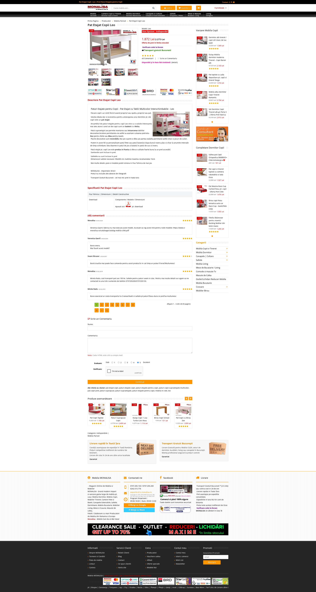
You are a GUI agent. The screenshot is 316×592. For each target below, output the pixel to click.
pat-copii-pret (93, 390)
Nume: (90, 324)
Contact (121, 560)
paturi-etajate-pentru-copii (147, 388)
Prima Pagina (93, 21)
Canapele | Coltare (205, 256)
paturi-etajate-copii (127, 388)
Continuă (140, 382)
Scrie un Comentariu (168, 58)
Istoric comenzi (182, 556)
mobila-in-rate (161, 390)
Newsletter (180, 564)
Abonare (212, 562)
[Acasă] (98, 9)
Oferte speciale (153, 564)
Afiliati (149, 560)
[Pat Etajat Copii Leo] (113, 47)
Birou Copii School (161, 418)
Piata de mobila (95, 560)
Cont (168, 8)
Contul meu (181, 553)
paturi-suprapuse (107, 390)
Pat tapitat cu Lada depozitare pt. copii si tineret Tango (218, 77)
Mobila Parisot (120, 21)
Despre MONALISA (97, 553)
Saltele (199, 260)
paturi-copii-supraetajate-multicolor (174, 388)
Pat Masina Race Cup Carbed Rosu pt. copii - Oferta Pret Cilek (218, 189)
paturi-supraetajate (123, 390)
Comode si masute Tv (206, 271)
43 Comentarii (147, 58)
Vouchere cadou (153, 556)
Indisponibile (102, 433)
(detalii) (174, 62)
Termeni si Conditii (97, 556)
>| (107, 310)
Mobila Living (202, 263)
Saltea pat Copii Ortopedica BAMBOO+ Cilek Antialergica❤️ (218, 157)
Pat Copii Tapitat (96, 418)
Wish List (179, 560)
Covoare (200, 286)
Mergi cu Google (138, 505)
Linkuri (92, 564)
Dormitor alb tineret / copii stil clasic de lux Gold (217, 40)
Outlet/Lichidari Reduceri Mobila (211, 279)
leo (169, 390)
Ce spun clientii (124, 564)
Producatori (152, 553)
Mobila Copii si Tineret (206, 248)
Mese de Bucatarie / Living (208, 267)
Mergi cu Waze (137, 509)
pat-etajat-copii (112, 388)
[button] (190, 398)
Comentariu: (93, 335)
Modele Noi (152, 567)
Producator (106, 21)
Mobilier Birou (202, 290)
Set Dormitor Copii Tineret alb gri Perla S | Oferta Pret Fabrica (218, 112)
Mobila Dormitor (204, 252)
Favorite (184, 8)
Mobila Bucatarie (204, 283)
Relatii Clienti (123, 553)
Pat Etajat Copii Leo (137, 21)
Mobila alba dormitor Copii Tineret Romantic (217, 95)
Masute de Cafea (203, 275)
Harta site (122, 567)
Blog (120, 556)
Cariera (92, 567)
